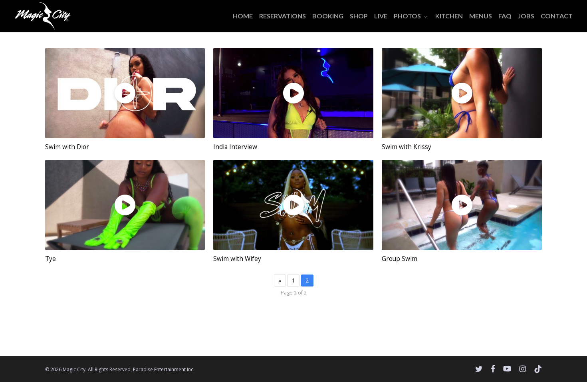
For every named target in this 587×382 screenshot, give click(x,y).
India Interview (235, 147)
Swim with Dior (67, 147)
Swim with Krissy (406, 147)
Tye (50, 259)
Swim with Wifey (237, 259)
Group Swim (399, 259)
